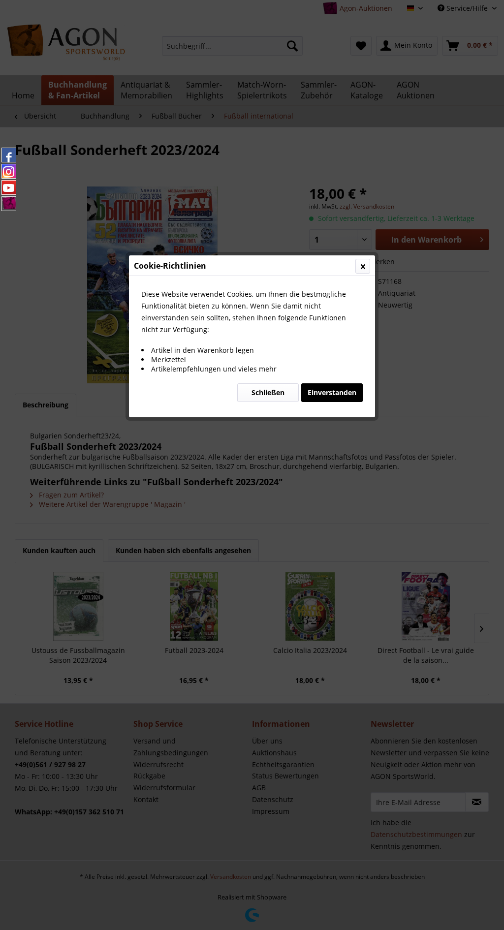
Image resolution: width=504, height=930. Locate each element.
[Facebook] (8, 155)
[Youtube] (8, 187)
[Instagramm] (8, 171)
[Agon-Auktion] (8, 203)
